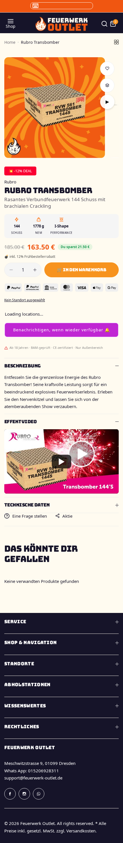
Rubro (10, 182)
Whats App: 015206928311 (31, 770)
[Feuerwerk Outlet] (61, 24)
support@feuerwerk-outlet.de (33, 778)
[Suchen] (104, 23)
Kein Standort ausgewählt (24, 300)
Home (9, 42)
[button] (61, 329)
